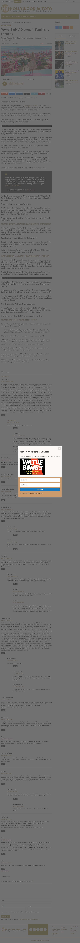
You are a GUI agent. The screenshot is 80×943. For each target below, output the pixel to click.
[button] (40, 467)
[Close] (59, 448)
